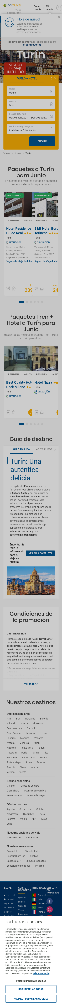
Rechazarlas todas (31, 989)
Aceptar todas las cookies (31, 998)
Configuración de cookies (32, 981)
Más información (41, 973)
